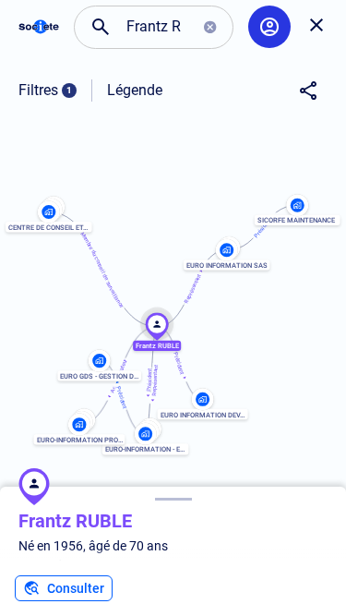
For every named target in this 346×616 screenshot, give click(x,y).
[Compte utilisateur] (269, 27)
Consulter (75, 588)
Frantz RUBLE (75, 521)
